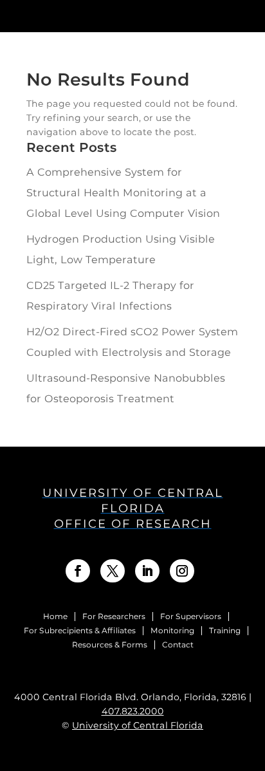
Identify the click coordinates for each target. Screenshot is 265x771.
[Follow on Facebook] (78, 570)
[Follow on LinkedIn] (147, 570)
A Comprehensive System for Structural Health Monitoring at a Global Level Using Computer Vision (123, 192)
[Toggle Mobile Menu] (248, 15)
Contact (178, 644)
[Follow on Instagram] (182, 570)
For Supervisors (190, 616)
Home (55, 616)
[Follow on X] (112, 570)
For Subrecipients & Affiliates (80, 630)
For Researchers (113, 616)
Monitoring (172, 630)
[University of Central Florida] (101, 16)
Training (225, 630)
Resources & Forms (109, 644)
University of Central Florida (137, 725)
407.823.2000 (133, 711)
